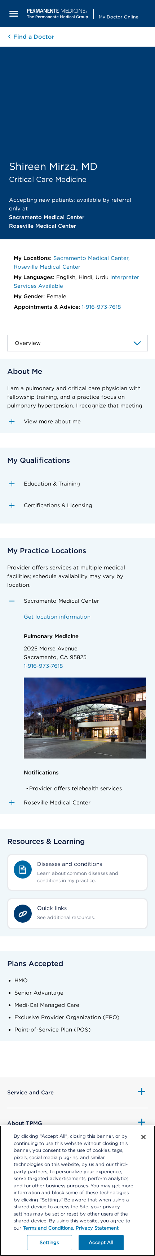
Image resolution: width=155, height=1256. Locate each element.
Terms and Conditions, (48, 1228)
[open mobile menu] (13, 13)
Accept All (101, 1242)
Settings (49, 1242)
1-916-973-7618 (101, 307)
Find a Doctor (33, 36)
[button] (77, 421)
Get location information (57, 617)
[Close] (143, 1137)
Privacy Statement (97, 1228)
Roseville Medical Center (47, 267)
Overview (28, 343)
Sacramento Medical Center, (91, 258)
